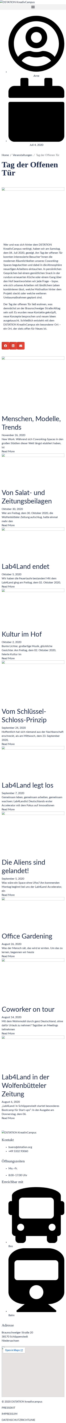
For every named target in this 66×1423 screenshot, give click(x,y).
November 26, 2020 (13, 435)
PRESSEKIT (8, 1407)
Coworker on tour (28, 1009)
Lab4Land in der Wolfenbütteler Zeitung (25, 1086)
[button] (33, 7)
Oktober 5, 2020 (11, 574)
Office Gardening (27, 936)
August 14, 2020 (11, 1017)
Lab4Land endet (25, 566)
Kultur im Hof (22, 634)
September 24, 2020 (14, 727)
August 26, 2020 (11, 944)
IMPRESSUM (9, 1414)
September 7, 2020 (13, 793)
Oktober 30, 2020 (12, 509)
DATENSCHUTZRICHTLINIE (18, 1420)
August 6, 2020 (11, 1102)
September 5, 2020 (13, 878)
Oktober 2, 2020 (11, 642)
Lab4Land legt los (27, 785)
